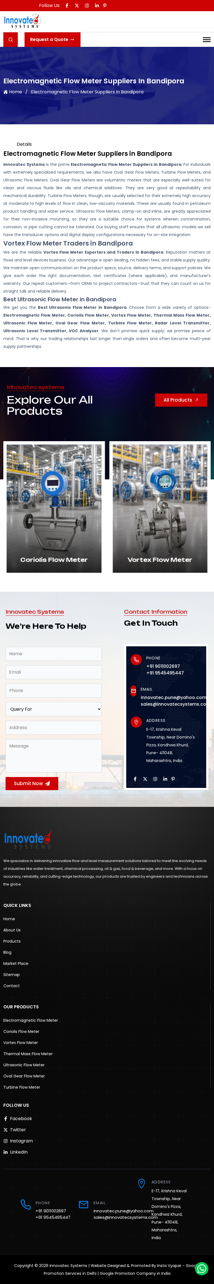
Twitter (18, 1130)
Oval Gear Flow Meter (24, 1076)
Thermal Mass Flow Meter (28, 1054)
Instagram (21, 1141)
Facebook (21, 1118)
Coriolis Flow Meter (21, 1031)
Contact (11, 986)
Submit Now (28, 783)
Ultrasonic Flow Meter (24, 1065)
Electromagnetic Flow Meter (30, 1020)
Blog (7, 952)
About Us (12, 930)
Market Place (15, 963)
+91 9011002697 (163, 666)
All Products (178, 400)
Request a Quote (49, 39)
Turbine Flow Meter (21, 1087)
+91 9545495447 (165, 673)
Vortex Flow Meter (20, 1042)
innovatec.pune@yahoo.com (173, 697)
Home (15, 92)
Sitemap (11, 974)
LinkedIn (19, 1152)
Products (12, 941)
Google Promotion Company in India (135, 1273)
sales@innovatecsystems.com (176, 704)
